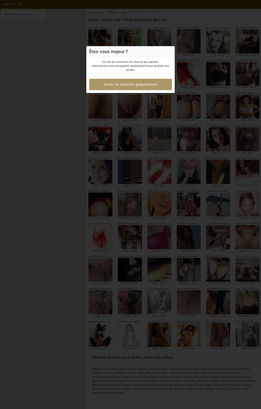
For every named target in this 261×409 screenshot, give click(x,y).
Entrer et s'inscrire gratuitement (130, 84)
